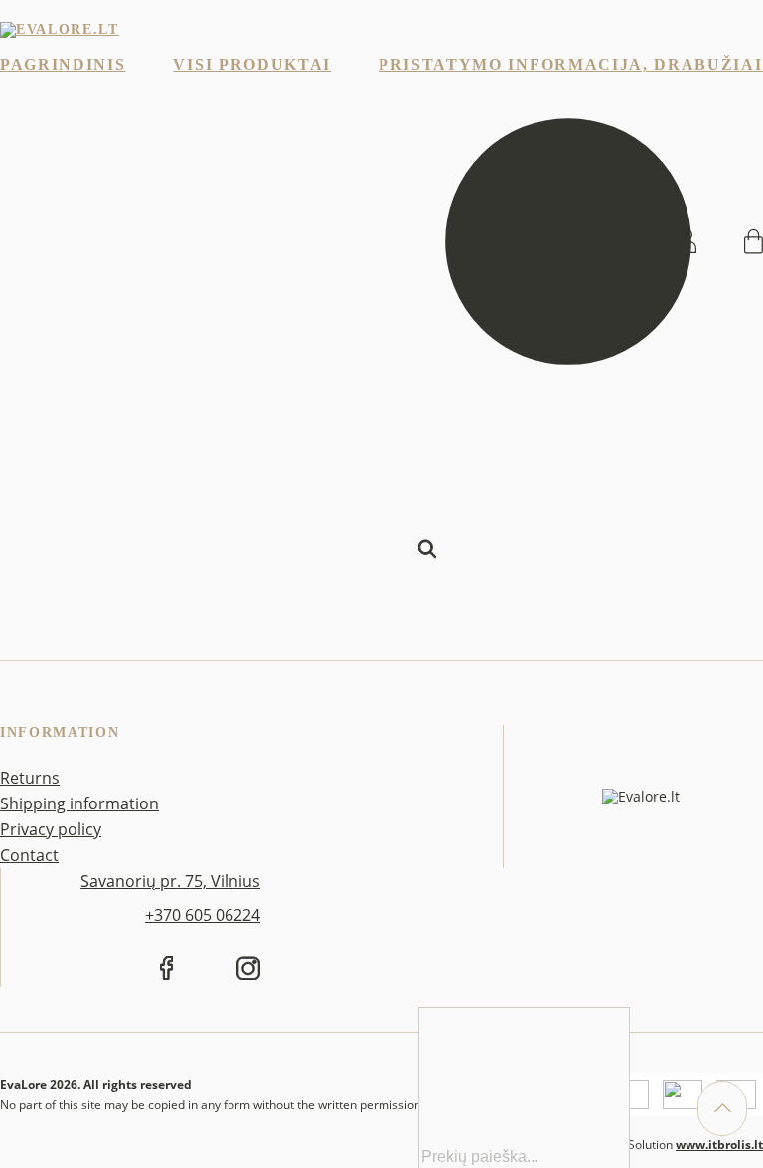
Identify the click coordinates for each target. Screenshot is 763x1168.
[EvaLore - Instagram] (248, 971)
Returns (30, 778)
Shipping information (79, 803)
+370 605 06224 (202, 915)
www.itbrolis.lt (719, 1144)
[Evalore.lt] (59, 29)
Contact (29, 855)
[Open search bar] (427, 693)
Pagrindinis (62, 64)
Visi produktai (252, 64)
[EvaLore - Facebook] (166, 971)
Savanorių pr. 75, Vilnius (170, 881)
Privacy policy (50, 829)
